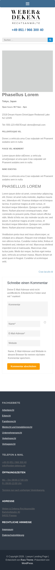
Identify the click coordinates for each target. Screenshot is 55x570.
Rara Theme (27, 560)
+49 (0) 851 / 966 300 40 (14, 462)
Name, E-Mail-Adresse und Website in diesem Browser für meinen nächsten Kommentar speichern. (27, 354)
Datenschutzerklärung (13, 535)
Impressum (7, 529)
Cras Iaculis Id (46, 272)
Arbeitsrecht (8, 410)
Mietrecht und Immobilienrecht (17, 427)
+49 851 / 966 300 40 (27, 30)
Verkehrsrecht (9, 438)
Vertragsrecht (8, 444)
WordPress (27, 563)
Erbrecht (6, 416)
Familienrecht (9, 421)
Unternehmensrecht (12, 433)
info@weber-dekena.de (14, 465)
